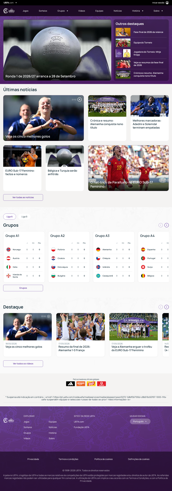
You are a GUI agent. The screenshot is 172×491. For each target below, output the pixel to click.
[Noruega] (9, 249)
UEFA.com (79, 421)
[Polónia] (54, 249)
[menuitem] (27, 10)
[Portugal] (143, 258)
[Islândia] (98, 267)
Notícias (53, 427)
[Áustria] (9, 258)
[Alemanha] (98, 249)
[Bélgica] (143, 276)
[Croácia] (54, 258)
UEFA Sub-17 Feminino (9, 10)
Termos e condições (68, 459)
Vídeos (27, 438)
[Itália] (9, 267)
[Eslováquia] (54, 267)
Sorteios (28, 427)
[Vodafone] (101, 383)
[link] (25, 10)
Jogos (26, 421)
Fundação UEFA (81, 427)
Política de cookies (103, 459)
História (52, 432)
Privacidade (33, 459)
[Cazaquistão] (98, 276)
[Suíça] (143, 267)
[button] (63, 10)
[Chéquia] (98, 258)
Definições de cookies (138, 459)
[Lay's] (91, 383)
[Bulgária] (54, 276)
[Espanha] (143, 249)
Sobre (52, 438)
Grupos (27, 432)
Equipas (53, 421)
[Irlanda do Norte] (9, 276)
